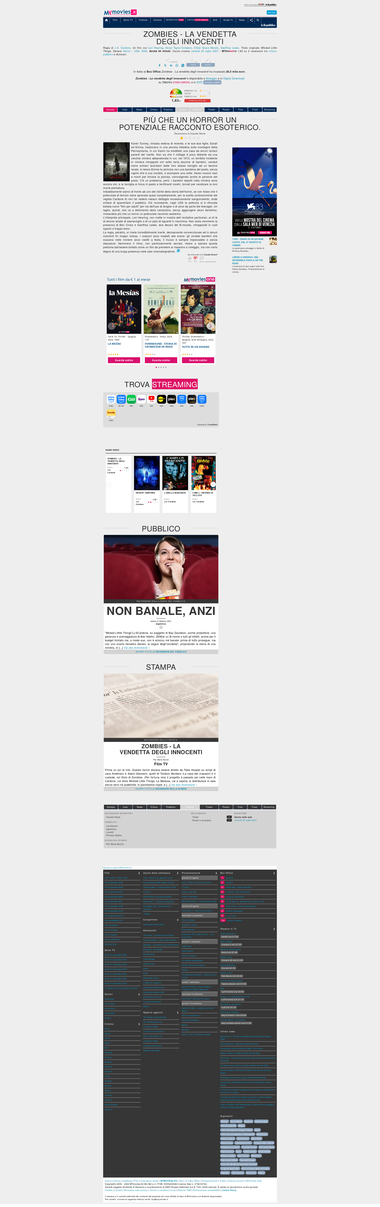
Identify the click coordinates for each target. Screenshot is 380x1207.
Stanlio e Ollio (226, 973)
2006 (144, 51)
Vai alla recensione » (137, 647)
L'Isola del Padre (150, 1041)
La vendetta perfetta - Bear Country (158, 882)
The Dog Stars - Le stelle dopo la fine (159, 887)
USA (136, 51)
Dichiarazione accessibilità (206, 1190)
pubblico (108, 54)
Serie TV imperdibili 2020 (116, 978)
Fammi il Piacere (189, 955)
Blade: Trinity (226, 957)
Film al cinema (111, 930)
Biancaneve (262, 1134)
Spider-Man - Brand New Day (238, 887)
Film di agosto (111, 934)
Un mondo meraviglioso (192, 960)
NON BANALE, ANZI (161, 610)
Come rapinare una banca (193, 965)
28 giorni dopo (261, 1121)
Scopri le (161, 651)
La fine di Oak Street (235, 896)
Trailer (211, 109)
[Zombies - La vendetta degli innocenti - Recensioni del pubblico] (161, 598)
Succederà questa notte (153, 992)
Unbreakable (264, 1151)
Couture (146, 913)
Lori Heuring (155, 47)
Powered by (202, 425)
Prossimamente (210, 1180)
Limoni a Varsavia (190, 896)
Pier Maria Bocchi (115, 843)
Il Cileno (147, 892)
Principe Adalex (114, 835)
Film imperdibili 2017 (114, 920)
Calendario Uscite (150, 1180)
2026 (113, 877)
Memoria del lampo (151, 1050)
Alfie (222, 988)
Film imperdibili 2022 (114, 896)
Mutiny (185, 1025)
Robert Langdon (228, 1156)
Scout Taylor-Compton (178, 47)
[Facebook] (159, 65)
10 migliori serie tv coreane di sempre (121, 988)
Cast (124, 109)
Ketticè (185, 970)
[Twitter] (165, 65)
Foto (240, 109)
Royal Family (226, 1143)
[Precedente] (109, 484)
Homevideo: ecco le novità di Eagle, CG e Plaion (241, 1048)
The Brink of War (150, 1026)
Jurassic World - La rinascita (232, 1020)
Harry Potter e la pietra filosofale (157, 896)
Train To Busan (188, 920)
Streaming (269, 109)
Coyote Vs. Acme (189, 924)
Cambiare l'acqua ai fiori (154, 987)
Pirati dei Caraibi (249, 1147)
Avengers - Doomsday (153, 949)
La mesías (114, 343)
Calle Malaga (149, 959)
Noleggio (211, 78)
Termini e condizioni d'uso (163, 1190)
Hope (145, 968)
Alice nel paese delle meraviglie (255, 1168)
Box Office (194, 1180)
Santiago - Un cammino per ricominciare (161, 944)
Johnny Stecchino (228, 933)
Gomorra (248, 1121)
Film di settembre (112, 939)
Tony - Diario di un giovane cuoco (158, 877)
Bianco (146, 1006)
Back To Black (226, 941)
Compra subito (212, 82)
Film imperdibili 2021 (114, 901)
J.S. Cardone (122, 47)
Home (108, 1180)
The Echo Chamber (190, 1020)
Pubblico (168, 109)
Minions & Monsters (234, 911)
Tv (186, 1180)
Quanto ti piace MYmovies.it (117, 867)
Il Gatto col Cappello (152, 982)
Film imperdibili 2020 (114, 906)
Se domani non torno (152, 997)
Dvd (181, 1180)
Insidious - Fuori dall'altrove (238, 892)
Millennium (256, 1156)
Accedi (272, 12)
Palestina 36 (148, 963)
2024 (125, 877)
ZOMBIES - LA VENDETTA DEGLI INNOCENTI (161, 749)
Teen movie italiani (229, 1160)
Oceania (229, 877)
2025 (119, 877)
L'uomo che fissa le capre (231, 980)
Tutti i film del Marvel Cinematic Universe (238, 1164)
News (139, 109)
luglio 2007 (211, 51)
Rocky (261, 1173)
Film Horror (110, 1008)
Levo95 (110, 832)
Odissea (229, 882)
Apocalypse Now (227, 965)
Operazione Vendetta (229, 1012)
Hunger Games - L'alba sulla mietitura (159, 940)
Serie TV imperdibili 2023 (116, 964)
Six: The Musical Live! (152, 1022)
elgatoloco (111, 829)
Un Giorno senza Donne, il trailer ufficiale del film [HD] (244, 1065)
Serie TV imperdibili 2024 (116, 959)
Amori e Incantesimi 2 (191, 1015)
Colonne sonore (236, 1180)
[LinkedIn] (171, 65)
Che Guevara (237, 1173)
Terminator (251, 1173)
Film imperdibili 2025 (114, 882)
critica (272, 51)
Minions (224, 1121)
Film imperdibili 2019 (114, 911)
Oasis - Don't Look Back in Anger (196, 1034)
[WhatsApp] (177, 65)
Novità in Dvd (111, 944)
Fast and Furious (247, 1160)
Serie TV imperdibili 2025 (116, 955)
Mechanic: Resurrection (230, 949)
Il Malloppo (187, 946)
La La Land (231, 915)
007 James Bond (266, 1147)
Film (136, 1180)
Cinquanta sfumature (230, 1147)
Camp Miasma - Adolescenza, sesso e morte (245, 901)
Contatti (118, 1190)
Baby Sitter (256, 1138)
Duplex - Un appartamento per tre (235, 996)
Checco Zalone (227, 1138)
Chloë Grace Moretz (206, 47)
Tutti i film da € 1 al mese (128, 279)
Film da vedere (111, 925)
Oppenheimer (243, 1138)
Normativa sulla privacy (136, 1190)
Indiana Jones (250, 1151)
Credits (108, 1190)
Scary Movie (236, 1121)
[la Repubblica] (260, 6)
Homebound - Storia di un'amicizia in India (161, 345)
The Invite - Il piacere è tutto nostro (158, 935)
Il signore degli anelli (230, 1168)
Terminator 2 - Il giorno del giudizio (158, 901)
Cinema (117, 1180)
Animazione (110, 1013)
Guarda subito (124, 360)
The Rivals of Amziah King (154, 1017)
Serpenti (185, 1029)
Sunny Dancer (188, 929)
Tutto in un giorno (195, 346)
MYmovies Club (254, 1180)
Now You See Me (228, 1125)
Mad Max (225, 1173)
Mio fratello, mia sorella (230, 1004)
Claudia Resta (113, 817)
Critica (153, 109)
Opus (257, 1130)
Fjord (145, 973)
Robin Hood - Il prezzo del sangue (241, 906)
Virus (238, 1151)
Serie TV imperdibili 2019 (116, 983)
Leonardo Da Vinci (243, 1143)
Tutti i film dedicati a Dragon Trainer (236, 1130)
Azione (108, 1018)
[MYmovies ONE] (199, 279)
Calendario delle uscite (153, 924)
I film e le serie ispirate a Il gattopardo (237, 1134)
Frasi (255, 109)
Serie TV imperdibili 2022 (116, 969)
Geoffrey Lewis (230, 47)
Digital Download (233, 78)
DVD (199, 82)
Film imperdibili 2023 (114, 892)
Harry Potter (243, 1156)
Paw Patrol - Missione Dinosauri (196, 998)
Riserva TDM (184, 1190)
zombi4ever (112, 825)
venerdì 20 (197, 51)
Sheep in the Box (189, 892)
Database (127, 1180)
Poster (226, 109)
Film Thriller (110, 1003)
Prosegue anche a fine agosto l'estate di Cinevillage (243, 1077)
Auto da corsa (227, 1151)
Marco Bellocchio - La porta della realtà (199, 901)
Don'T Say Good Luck (152, 1036)
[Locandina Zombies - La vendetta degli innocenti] (116, 180)
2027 (107, 877)
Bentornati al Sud (151, 978)
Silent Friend (187, 951)
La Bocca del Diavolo (152, 1045)
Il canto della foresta (152, 1001)
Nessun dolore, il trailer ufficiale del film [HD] (240, 1053)
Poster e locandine (201, 820)
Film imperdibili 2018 (114, 915)
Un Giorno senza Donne (153, 1031)
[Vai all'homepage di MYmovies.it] (120, 14)
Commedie (109, 999)
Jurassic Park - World (263, 1143)
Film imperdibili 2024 (114, 887)
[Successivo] (213, 484)
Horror (127, 51)
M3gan (241, 1125)
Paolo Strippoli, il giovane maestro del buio (239, 1043)
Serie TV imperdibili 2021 (116, 974)
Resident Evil (149, 954)
